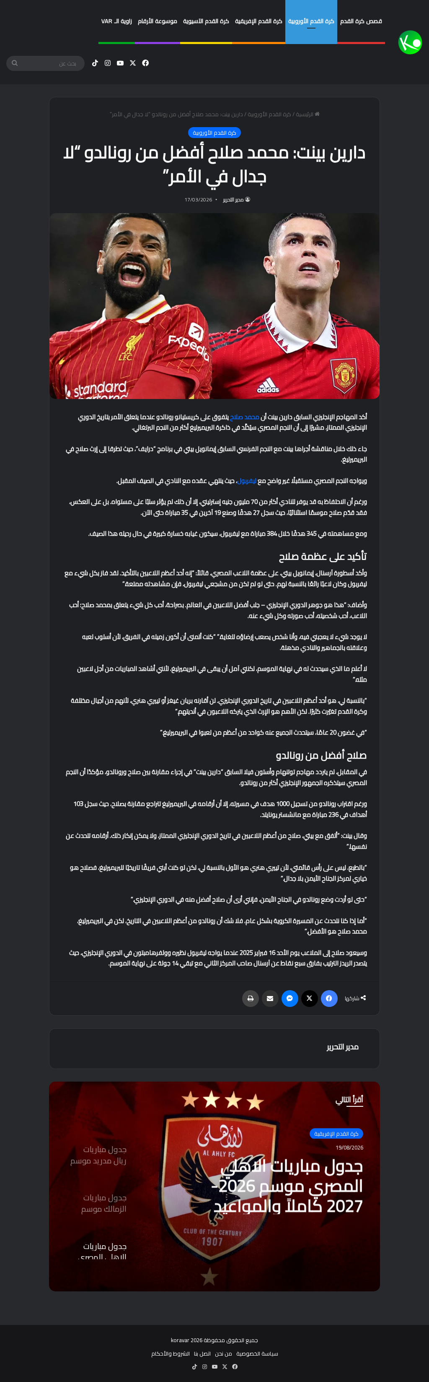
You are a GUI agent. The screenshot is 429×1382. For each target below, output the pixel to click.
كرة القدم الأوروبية (311, 21)
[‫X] (309, 998)
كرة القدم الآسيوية (206, 21)
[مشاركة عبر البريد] (270, 998)
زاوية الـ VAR (116, 21)
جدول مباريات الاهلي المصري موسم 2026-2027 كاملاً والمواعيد (287, 1184)
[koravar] (410, 42)
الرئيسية (305, 114)
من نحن (223, 1353)
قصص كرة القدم (361, 21)
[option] (214, 1186)
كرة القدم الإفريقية (258, 21)
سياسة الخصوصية (257, 1353)
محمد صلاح (244, 417)
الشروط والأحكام (170, 1353)
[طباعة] (250, 998)
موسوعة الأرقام (157, 21)
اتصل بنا (202, 1353)
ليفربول (246, 481)
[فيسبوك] (329, 998)
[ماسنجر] (290, 998)
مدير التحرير (233, 199)
